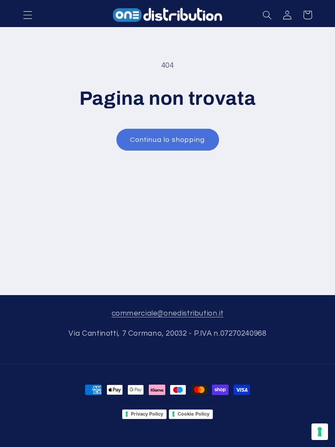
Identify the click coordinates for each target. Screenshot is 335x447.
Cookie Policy (193, 414)
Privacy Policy (147, 414)
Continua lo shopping (167, 139)
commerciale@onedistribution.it (168, 313)
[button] (27, 15)
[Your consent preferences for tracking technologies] (319, 431)
